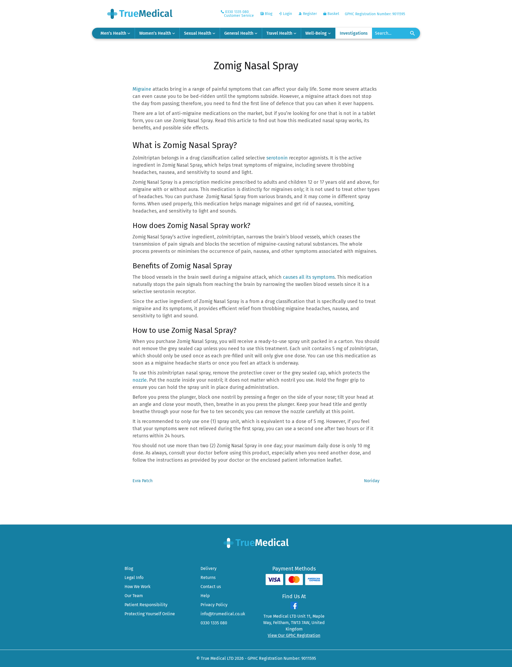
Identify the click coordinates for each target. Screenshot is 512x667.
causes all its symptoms (309, 277)
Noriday (371, 481)
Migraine (142, 89)
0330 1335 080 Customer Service (239, 14)
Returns (208, 577)
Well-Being (316, 33)
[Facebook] (294, 607)
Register (309, 13)
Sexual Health (197, 33)
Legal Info (134, 577)
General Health (238, 33)
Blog (268, 13)
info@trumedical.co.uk (223, 613)
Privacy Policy (214, 604)
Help (205, 595)
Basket (332, 13)
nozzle (140, 380)
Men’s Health (113, 33)
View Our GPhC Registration (294, 635)
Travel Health (279, 33)
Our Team (134, 595)
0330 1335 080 (214, 622)
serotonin (277, 158)
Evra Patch (143, 481)
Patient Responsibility (146, 604)
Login (287, 13)
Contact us (211, 586)
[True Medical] (256, 542)
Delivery (209, 568)
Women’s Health (155, 33)
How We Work (137, 586)
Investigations (354, 33)
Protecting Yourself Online (150, 613)
